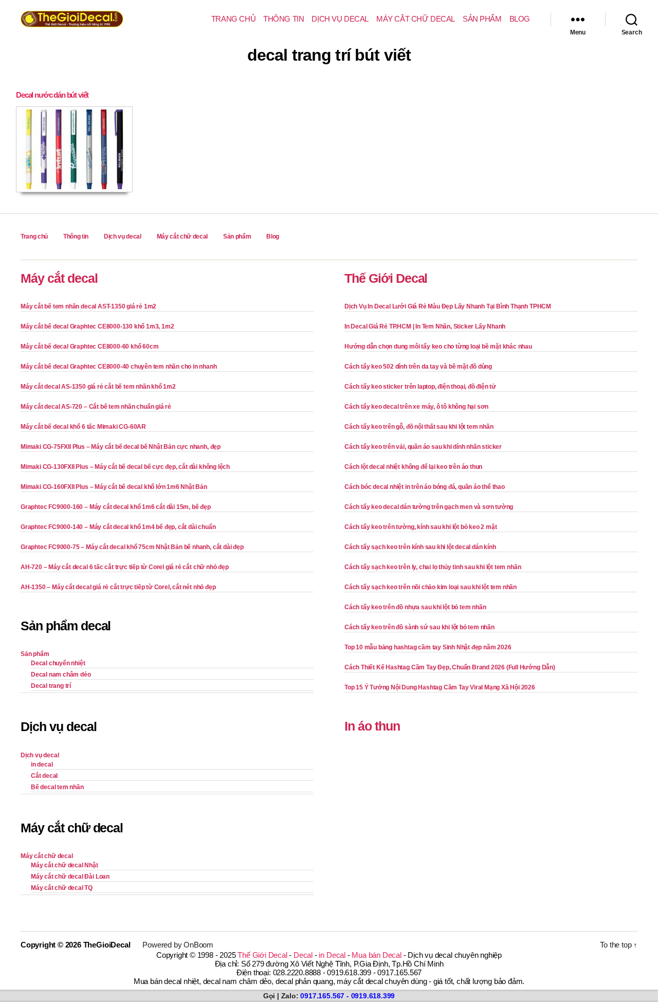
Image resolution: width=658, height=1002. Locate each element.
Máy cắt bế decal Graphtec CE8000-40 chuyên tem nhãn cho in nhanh (119, 366)
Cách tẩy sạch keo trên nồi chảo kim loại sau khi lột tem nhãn (430, 587)
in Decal (332, 955)
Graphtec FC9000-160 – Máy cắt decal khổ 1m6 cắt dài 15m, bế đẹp (116, 507)
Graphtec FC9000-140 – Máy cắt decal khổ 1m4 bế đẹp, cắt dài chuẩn (118, 527)
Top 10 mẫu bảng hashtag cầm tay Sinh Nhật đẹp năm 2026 (427, 647)
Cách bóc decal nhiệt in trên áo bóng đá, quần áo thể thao (424, 486)
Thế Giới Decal (385, 278)
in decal (41, 764)
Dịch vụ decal (340, 18)
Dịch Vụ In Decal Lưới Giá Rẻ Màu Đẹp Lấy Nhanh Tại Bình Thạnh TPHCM (447, 306)
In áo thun (372, 726)
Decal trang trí (51, 685)
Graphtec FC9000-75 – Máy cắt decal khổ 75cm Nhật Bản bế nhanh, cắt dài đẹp (132, 547)
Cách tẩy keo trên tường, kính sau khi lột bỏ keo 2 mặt (420, 527)
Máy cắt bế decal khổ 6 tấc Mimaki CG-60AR (83, 426)
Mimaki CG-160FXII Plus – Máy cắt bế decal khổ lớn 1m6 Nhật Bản (114, 486)
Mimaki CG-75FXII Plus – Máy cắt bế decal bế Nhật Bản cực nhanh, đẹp (121, 446)
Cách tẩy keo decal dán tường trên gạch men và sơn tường (428, 507)
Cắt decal (44, 775)
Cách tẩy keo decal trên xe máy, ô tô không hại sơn (416, 406)
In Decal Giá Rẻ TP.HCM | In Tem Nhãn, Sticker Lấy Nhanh (424, 326)
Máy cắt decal (59, 278)
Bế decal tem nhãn (57, 787)
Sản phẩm (482, 18)
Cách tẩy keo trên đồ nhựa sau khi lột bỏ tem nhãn (415, 607)
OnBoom (198, 944)
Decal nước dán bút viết (52, 94)
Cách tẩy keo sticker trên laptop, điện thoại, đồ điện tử (420, 386)
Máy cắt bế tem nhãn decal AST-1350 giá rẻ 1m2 (88, 306)
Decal (303, 955)
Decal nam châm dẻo (61, 674)
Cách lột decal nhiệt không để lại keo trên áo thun (413, 466)
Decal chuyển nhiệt (58, 663)
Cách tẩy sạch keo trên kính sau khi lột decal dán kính (420, 547)
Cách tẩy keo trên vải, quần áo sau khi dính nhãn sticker (423, 446)
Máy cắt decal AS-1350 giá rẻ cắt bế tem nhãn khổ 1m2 (98, 386)
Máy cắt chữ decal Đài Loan (70, 876)
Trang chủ (233, 18)
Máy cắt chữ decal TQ (62, 887)
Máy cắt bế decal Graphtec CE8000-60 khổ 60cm (89, 346)
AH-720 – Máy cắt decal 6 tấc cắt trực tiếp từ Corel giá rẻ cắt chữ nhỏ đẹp (125, 567)
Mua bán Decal (376, 955)
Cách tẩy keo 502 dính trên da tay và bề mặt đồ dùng (418, 366)
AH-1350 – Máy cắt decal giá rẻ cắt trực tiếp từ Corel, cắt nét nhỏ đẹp (118, 587)
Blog (519, 18)
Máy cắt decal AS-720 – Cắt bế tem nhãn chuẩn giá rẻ (96, 406)
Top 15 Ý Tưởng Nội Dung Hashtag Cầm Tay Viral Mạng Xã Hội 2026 (439, 687)
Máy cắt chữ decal (415, 18)
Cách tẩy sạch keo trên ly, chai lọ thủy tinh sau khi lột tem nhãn (432, 567)
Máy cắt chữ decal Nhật (64, 865)
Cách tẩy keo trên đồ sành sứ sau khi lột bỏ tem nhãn (419, 627)
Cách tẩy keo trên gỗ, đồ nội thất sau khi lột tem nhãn (418, 426)
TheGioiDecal (107, 944)
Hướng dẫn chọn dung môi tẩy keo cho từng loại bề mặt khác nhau (438, 346)
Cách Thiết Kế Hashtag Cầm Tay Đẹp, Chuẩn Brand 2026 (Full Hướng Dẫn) (449, 667)
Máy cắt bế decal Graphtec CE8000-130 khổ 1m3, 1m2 (97, 326)
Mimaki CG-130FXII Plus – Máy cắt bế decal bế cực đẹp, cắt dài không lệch (125, 466)
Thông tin (283, 18)
